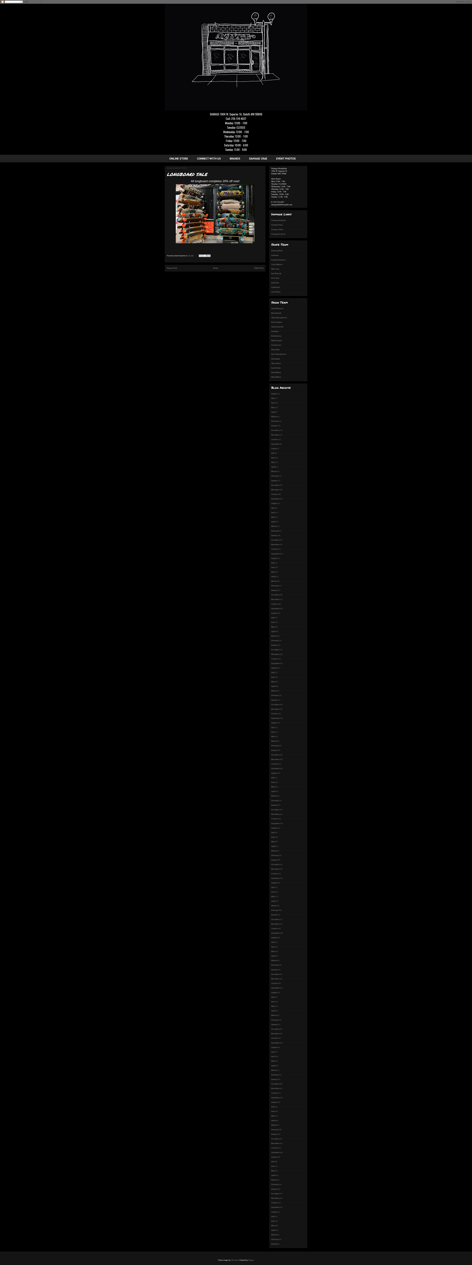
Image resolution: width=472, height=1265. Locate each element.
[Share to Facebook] (207, 256)
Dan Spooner (276, 345)
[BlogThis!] (202, 256)
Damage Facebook (278, 234)
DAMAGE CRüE (258, 158)
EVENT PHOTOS (286, 158)
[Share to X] (204, 256)
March (273, 416)
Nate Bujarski (276, 313)
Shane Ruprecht (277, 326)
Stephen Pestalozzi (278, 259)
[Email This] (200, 256)
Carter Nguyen (276, 264)
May (273, 407)
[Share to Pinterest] (209, 256)
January (274, 425)
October (274, 439)
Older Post (258, 268)
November (275, 435)
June (273, 402)
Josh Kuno (275, 255)
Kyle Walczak (276, 273)
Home (215, 268)
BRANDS (235, 158)
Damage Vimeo (277, 224)
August (274, 393)
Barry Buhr (275, 349)
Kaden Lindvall (276, 250)
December (275, 430)
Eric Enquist (275, 358)
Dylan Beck (275, 287)
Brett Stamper (276, 322)
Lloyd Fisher (275, 291)
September (275, 444)
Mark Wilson (276, 377)
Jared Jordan (275, 368)
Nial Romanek (276, 340)
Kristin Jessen (276, 336)
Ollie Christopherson (279, 317)
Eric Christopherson (278, 354)
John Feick (275, 282)
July (272, 398)
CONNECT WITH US (209, 158)
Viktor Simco (276, 363)
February (274, 421)
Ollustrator (234, 1260)
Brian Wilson (276, 372)
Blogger (251, 1260)
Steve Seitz (275, 278)
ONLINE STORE (178, 158)
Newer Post (172, 268)
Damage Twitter (277, 229)
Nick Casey (275, 269)
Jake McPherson (277, 308)
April (273, 412)
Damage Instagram (278, 220)
